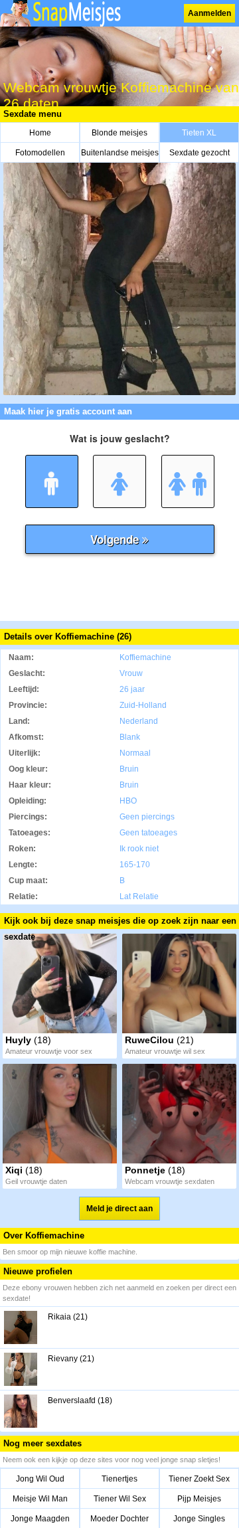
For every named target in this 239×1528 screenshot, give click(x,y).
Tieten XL (199, 132)
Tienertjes (119, 1479)
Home (40, 132)
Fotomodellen (40, 152)
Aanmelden (209, 13)
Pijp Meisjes (199, 1498)
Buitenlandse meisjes (120, 152)
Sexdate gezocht (199, 152)
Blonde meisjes (119, 132)
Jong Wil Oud (40, 1479)
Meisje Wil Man (40, 1498)
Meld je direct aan (119, 1208)
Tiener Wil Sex (120, 1498)
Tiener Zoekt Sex (199, 1479)
